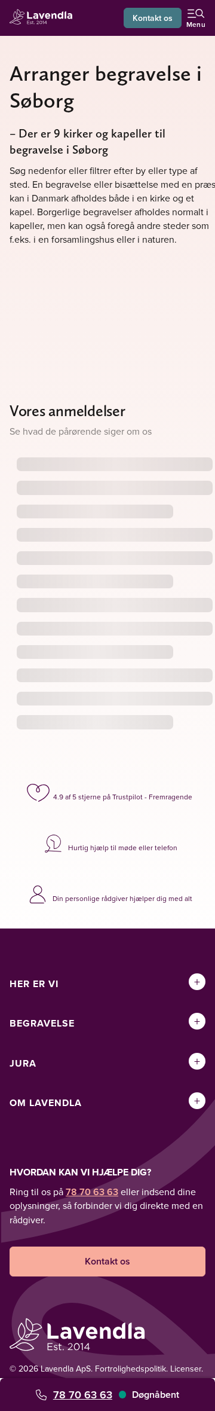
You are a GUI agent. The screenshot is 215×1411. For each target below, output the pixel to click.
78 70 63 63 (82, 1394)
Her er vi (34, 984)
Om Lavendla (46, 1103)
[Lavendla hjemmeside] (44, 18)
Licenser (185, 1369)
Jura (23, 1063)
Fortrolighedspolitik (130, 1369)
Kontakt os (153, 18)
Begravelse (42, 1023)
